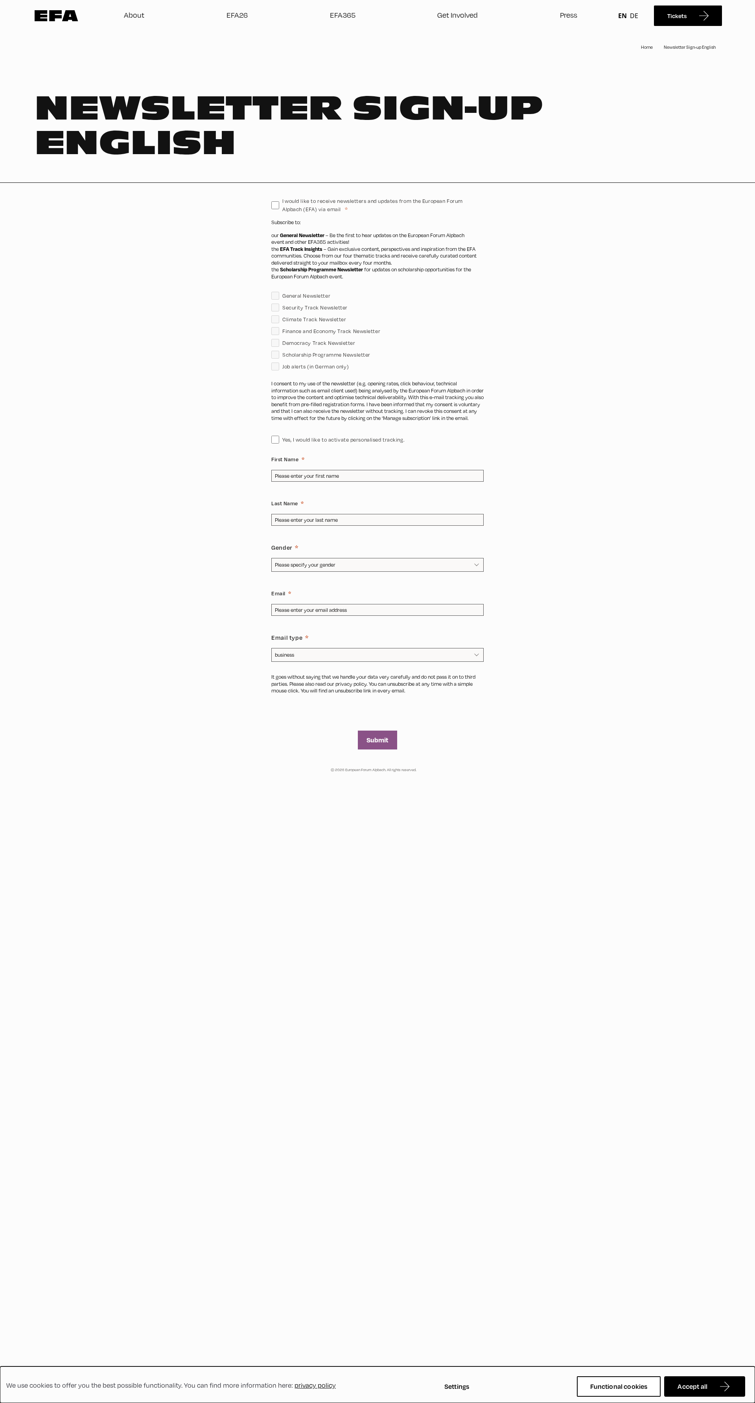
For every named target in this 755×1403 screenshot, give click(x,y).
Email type (286, 637)
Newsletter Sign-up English (690, 47)
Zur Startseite (56, 15)
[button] (377, 426)
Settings (456, 1386)
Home (647, 47)
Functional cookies (619, 1386)
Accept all (692, 1386)
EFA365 (342, 15)
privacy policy (350, 684)
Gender (281, 547)
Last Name (284, 503)
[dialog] (377, 1384)
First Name (285, 459)
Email (278, 593)
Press (568, 15)
